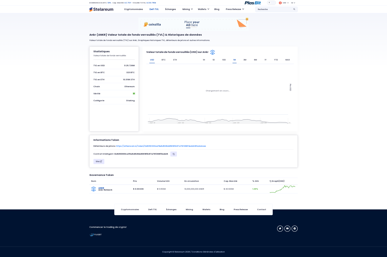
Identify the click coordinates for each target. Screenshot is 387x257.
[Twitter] (280, 229)
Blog (216, 9)
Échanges (170, 9)
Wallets (206, 209)
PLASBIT (98, 234)
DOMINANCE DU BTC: (98, 3)
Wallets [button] (202, 9)
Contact (261, 209)
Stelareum (179, 251)
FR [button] (292, 3)
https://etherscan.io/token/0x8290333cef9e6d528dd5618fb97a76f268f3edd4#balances (161, 146)
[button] (252, 2)
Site (98, 161)
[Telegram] (295, 229)
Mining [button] (186, 9)
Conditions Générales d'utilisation (208, 251)
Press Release (241, 209)
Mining (189, 209)
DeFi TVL (154, 9)
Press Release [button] (233, 9)
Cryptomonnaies (133, 9)
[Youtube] (287, 229)
